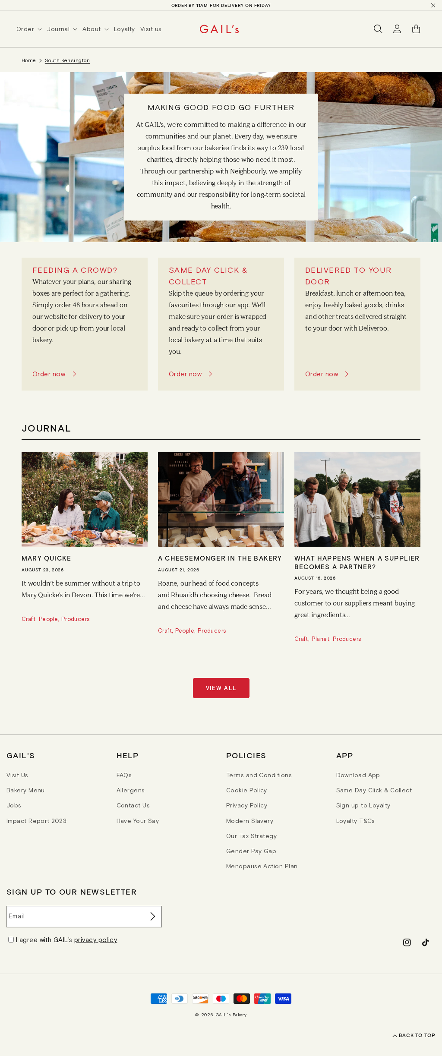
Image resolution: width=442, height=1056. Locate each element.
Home (29, 60)
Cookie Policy (246, 790)
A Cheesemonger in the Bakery (220, 558)
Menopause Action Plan (261, 866)
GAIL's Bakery (231, 1014)
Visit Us (17, 775)
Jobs (14, 805)
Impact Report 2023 (36, 820)
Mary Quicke (46, 558)
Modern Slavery (249, 820)
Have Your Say (138, 820)
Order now (48, 374)
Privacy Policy (246, 805)
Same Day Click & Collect (374, 790)
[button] (31, 29)
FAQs (124, 775)
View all (221, 688)
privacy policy (95, 939)
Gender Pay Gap (251, 851)
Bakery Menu (25, 790)
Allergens (131, 790)
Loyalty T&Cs (355, 820)
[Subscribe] (151, 916)
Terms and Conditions (259, 775)
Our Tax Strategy (251, 835)
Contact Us (133, 805)
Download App (358, 775)
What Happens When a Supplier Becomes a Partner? (357, 562)
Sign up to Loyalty (363, 805)
